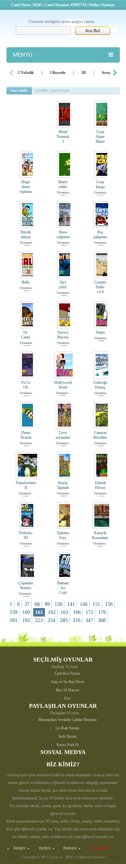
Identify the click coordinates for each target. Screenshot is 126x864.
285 (64, 620)
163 (64, 612)
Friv (67, 698)
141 (71, 604)
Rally (26, 282)
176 (102, 612)
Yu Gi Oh (25, 385)
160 (26, 612)
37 (27, 604)
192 (26, 620)
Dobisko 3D (25, 535)
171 (89, 612)
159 (13, 612)
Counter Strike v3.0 (100, 287)
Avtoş (106, 72)
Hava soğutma (63, 234)
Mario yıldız (63, 184)
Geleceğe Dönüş (100, 385)
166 (77, 612)
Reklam (70, 848)
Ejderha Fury (63, 535)
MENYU (22, 55)
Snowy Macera (62, 334)
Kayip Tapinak (63, 485)
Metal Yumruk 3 (63, 137)
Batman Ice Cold (63, 588)
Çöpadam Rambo (25, 585)
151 (96, 604)
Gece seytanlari (63, 435)
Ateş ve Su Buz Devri (67, 682)
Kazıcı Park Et (68, 744)
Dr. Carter (25, 334)
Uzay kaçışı (100, 184)
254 (51, 620)
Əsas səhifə (19, 90)
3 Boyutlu (57, 72)
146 (84, 604)
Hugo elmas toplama (26, 187)
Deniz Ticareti (25, 435)
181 (13, 620)
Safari (100, 332)
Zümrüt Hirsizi (100, 485)
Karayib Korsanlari (100, 535)
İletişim (20, 848)
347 (89, 620)
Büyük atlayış (26, 234)
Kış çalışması (100, 234)
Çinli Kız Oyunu (67, 673)
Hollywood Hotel (63, 385)
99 (47, 604)
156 (109, 604)
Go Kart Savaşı (67, 728)
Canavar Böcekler (100, 435)
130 (58, 604)
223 (39, 620)
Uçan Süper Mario (100, 137)
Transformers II (26, 485)
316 (76, 620)
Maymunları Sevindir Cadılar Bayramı (67, 719)
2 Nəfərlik (26, 72)
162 (52, 612)
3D (83, 72)
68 (37, 604)
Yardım (44, 848)
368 (102, 620)
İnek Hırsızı (67, 736)
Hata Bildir (98, 848)
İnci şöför (63, 284)
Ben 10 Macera (67, 690)
